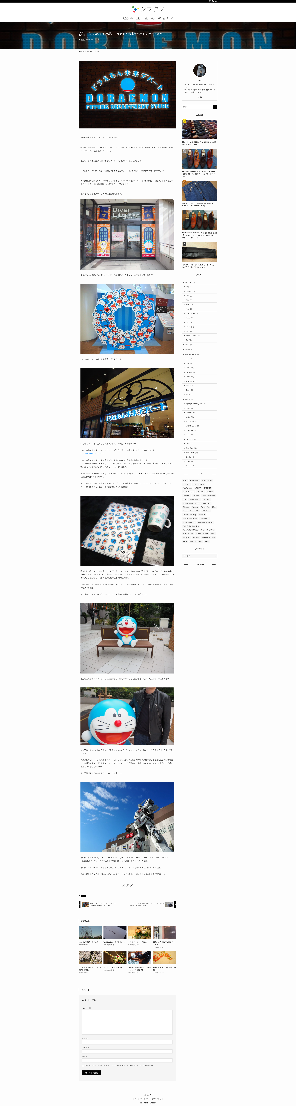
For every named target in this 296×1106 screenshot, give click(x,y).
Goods (190, 377)
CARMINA (200, 492)
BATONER (207, 488)
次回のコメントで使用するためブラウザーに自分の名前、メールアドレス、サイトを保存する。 (119, 1065)
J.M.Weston (206, 511)
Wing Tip (190, 466)
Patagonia (186, 537)
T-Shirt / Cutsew (193, 336)
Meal (189, 385)
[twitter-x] (209, 1)
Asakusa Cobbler (199, 484)
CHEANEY (186, 496)
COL (184, 499)
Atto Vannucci (188, 488)
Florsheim (195, 507)
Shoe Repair (192, 453)
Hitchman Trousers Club (191, 511)
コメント (86, 1008)
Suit (189, 331)
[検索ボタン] (172, 18)
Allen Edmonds (207, 480)
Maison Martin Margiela (205, 522)
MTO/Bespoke (192, 426)
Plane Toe (191, 439)
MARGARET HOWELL (190, 530)
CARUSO (210, 492)
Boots (189, 408)
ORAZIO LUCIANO (202, 534)
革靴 (189, 399)
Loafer (190, 417)
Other (83, 39)
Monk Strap (191, 421)
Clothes (190, 282)
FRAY (214, 507)
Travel (189, 394)
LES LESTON (204, 518)
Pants (189, 318)
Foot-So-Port (205, 507)
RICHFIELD (206, 537)
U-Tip (189, 461)
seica (185, 541)
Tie (189, 340)
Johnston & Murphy (189, 515)
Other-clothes (192, 313)
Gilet (189, 300)
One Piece (191, 430)
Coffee (190, 368)
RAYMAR (196, 537)
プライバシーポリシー (142, 1099)
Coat (189, 296)
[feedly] (215, 1)
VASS (207, 541)
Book (189, 363)
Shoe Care (191, 448)
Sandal (189, 444)
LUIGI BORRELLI (189, 522)
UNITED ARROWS (196, 541)
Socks (190, 327)
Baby (189, 359)
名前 (85, 1039)
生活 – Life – (192, 354)
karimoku (202, 515)
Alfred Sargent (194, 480)
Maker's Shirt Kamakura (191, 526)
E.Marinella (206, 499)
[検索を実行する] (215, 107)
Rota (214, 537)
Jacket (190, 304)
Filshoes (186, 507)
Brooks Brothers (188, 492)
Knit (189, 309)
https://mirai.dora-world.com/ (91, 454)
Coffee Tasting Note (208, 496)
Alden (185, 480)
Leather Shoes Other (190, 518)
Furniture (190, 372)
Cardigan (190, 291)
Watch (188, 349)
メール (85, 1048)
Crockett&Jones (194, 499)
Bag (188, 287)
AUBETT (198, 488)
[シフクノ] (148, 9)
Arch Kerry (186, 484)
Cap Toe (190, 412)
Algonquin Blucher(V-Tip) (195, 404)
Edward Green (188, 503)
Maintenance (192, 381)
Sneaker (190, 457)
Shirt (189, 322)
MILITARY (210, 530)
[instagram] (212, 1)
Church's (196, 496)
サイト (84, 1057)
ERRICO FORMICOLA (203, 503)
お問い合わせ (156, 1099)
